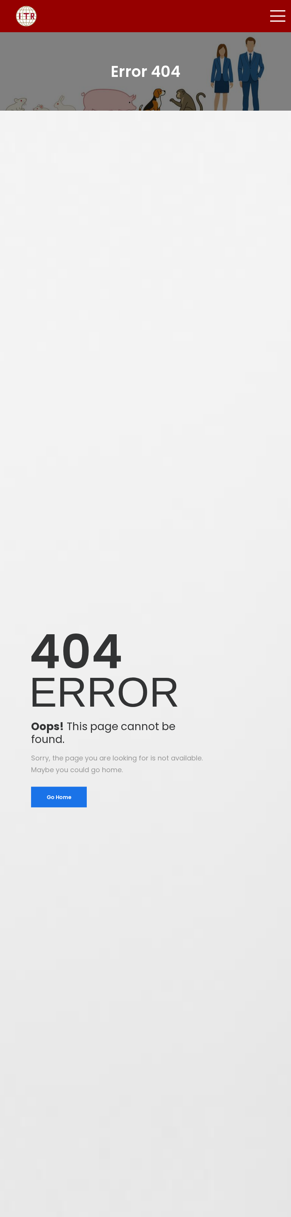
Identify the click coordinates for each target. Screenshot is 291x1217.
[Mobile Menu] (277, 15)
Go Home (59, 797)
